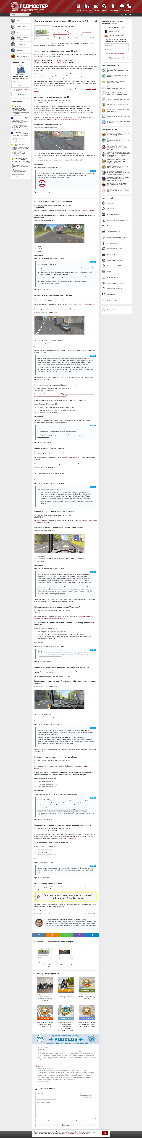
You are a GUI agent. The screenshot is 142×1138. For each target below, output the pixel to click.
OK (105, 1133)
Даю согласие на (23, 90)
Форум (128, 10)
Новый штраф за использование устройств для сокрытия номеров (19, 173)
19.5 (71, 838)
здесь (20, 123)
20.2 (35, 459)
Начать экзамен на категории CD (68, 61)
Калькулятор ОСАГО (17, 135)
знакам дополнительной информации (69, 119)
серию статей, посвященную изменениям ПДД (19, 127)
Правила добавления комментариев (86, 1096)
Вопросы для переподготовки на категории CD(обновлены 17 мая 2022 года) (68, 896)
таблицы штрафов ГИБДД (23, 162)
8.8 (63, 676)
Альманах (96, 10)
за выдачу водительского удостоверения (18, 111)
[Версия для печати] (96, 21)
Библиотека (87, 10)
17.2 (68, 676)
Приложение (113, 10)
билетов (58, 906)
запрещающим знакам (49, 119)
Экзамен (104, 10)
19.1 (68, 838)
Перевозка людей (73, 457)
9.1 (65, 838)
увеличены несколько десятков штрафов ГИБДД (20, 148)
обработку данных (120, 53)
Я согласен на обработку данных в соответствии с (64, 1121)
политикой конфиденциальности (80, 1121)
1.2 (93, 457)
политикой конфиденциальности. (78, 1133)
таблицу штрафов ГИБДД (18, 153)
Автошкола (93, 913)
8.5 (60, 676)
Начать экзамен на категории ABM (47, 61)
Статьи (78, 10)
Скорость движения (88, 210)
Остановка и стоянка (88, 304)
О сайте (122, 10)
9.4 (66, 676)
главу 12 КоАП (21, 152)
